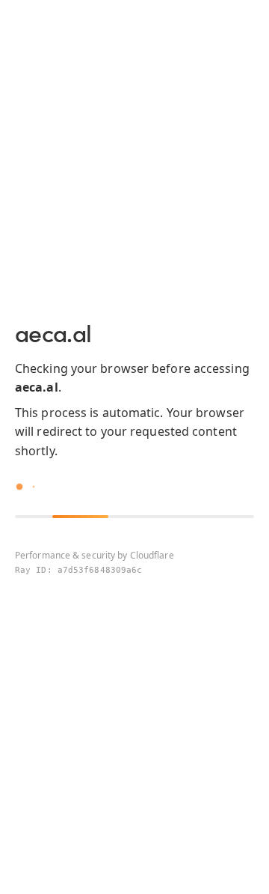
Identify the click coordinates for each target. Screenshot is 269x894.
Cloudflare (152, 555)
